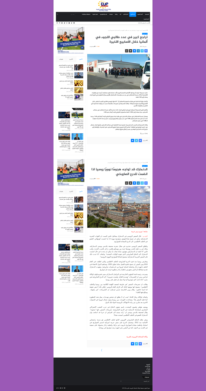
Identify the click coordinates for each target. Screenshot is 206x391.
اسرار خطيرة (95, 14)
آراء (120, 14)
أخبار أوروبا (132, 14)
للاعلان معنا (147, 371)
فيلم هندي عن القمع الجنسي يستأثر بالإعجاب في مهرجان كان (66, 67)
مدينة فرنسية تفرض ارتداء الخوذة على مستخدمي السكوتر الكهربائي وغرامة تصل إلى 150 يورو (77, 123)
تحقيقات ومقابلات (86, 14)
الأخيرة (71, 59)
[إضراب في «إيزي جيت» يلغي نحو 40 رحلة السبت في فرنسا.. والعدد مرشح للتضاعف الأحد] (64, 136)
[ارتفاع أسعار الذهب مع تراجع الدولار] (78, 83)
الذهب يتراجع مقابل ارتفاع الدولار (66, 89)
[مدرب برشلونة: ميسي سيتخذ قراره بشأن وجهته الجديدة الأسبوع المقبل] (78, 75)
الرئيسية (147, 14)
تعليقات (61, 59)
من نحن (148, 367)
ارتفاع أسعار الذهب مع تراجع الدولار (66, 82)
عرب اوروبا (139, 30)
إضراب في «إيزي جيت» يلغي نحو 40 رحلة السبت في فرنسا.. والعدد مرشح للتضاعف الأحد (64, 145)
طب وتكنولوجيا (103, 14)
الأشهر (80, 59)
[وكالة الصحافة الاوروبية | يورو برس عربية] (103, 6)
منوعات (111, 14)
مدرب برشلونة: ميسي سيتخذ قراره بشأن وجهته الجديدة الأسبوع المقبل (66, 75)
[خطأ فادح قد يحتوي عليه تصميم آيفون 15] (78, 98)
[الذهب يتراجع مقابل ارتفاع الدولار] (78, 90)
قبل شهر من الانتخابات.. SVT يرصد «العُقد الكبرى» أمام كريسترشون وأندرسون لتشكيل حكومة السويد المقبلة (77, 146)
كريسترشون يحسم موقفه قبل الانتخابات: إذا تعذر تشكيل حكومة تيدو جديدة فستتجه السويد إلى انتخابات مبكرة (64, 124)
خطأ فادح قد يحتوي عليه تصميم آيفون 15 (67, 96)
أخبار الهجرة (146, 19)
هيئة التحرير (147, 366)
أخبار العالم (125, 14)
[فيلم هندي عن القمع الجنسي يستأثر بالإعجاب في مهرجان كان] (78, 67)
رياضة (116, 14)
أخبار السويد (140, 14)
